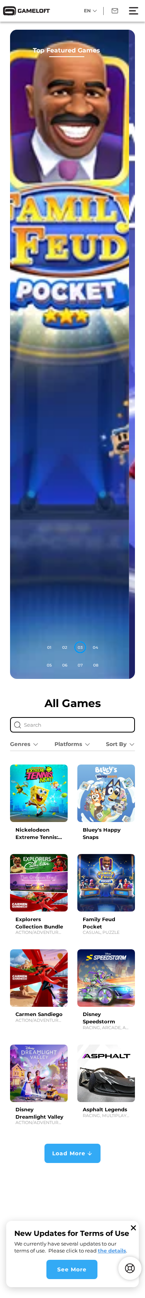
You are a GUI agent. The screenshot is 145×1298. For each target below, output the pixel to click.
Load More (68, 1153)
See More (72, 1269)
